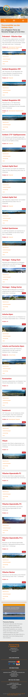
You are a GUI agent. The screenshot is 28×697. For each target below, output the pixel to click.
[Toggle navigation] (24, 17)
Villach (4, 441)
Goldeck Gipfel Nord (9, 166)
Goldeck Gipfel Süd (9, 197)
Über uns (14, 671)
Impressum (14, 676)
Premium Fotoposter (6, 48)
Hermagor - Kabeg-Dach (11, 260)
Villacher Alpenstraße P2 (11, 473)
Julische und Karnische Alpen (13, 346)
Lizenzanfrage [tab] (5, 61)
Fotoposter (17, 47)
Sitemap (14, 685)
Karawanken (7, 378)
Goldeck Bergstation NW (11, 69)
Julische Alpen (7, 314)
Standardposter (12, 47)
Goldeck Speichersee (10, 228)
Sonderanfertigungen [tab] (7, 59)
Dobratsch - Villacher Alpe (12, 36)
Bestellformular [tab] (6, 56)
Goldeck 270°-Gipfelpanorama (13, 134)
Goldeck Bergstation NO (11, 100)
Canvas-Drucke (12, 355)
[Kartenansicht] (14, 20)
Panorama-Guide (14, 48)
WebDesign (16, 694)
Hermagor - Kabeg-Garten (12, 287)
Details (24, 50)
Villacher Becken (8, 572)
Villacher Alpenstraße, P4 (11, 504)
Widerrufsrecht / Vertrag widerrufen (14, 672)
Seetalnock (6, 410)
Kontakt (14, 688)
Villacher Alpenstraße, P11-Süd (12, 539)
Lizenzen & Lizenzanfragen (14, 684)
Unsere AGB (14, 673)
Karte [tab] (4, 63)
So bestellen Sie (14, 683)
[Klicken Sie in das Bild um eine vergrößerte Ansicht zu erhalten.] (14, 53)
